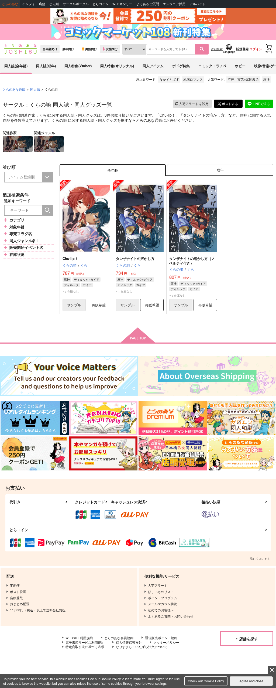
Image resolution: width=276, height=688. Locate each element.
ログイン (255, 48)
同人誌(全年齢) (15, 65)
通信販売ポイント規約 (161, 637)
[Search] (47, 210)
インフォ (28, 4)
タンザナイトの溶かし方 (204, 115)
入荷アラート (194, 103)
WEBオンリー (122, 4)
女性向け (112, 49)
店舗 (42, 4)
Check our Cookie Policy (206, 681)
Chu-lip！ (167, 115)
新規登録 (242, 48)
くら (43, 115)
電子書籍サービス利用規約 (84, 642)
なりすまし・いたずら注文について (142, 646)
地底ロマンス (193, 79)
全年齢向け (50, 49)
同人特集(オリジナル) (117, 65)
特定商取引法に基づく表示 (84, 646)
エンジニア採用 (174, 4)
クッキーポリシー (166, 642)
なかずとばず (169, 79)
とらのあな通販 (14, 89)
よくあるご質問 (147, 4)
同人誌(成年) (46, 65)
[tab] (220, 170)
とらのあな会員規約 (118, 637)
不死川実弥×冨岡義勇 (243, 79)
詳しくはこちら (260, 558)
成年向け (68, 49)
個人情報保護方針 (129, 642)
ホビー (240, 65)
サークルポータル (76, 4)
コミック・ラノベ (212, 65)
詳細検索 (217, 49)
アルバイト (197, 4)
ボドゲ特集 (181, 65)
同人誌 (35, 89)
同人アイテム (153, 65)
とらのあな (10, 4)
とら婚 (54, 4)
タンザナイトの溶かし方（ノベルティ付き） (192, 261)
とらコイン (100, 4)
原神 (266, 79)
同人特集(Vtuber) (78, 65)
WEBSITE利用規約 (79, 637)
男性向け (91, 49)
